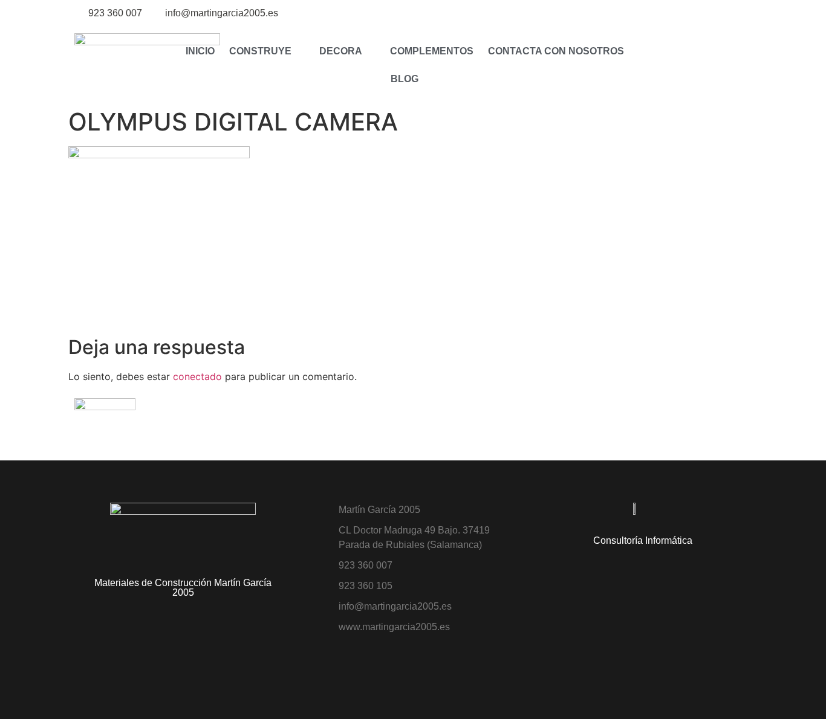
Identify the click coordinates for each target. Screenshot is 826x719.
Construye (260, 51)
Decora (340, 51)
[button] (659, 65)
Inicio (200, 51)
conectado (197, 376)
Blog (404, 79)
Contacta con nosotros (556, 51)
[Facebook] (744, 13)
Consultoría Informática (642, 540)
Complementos (431, 51)
